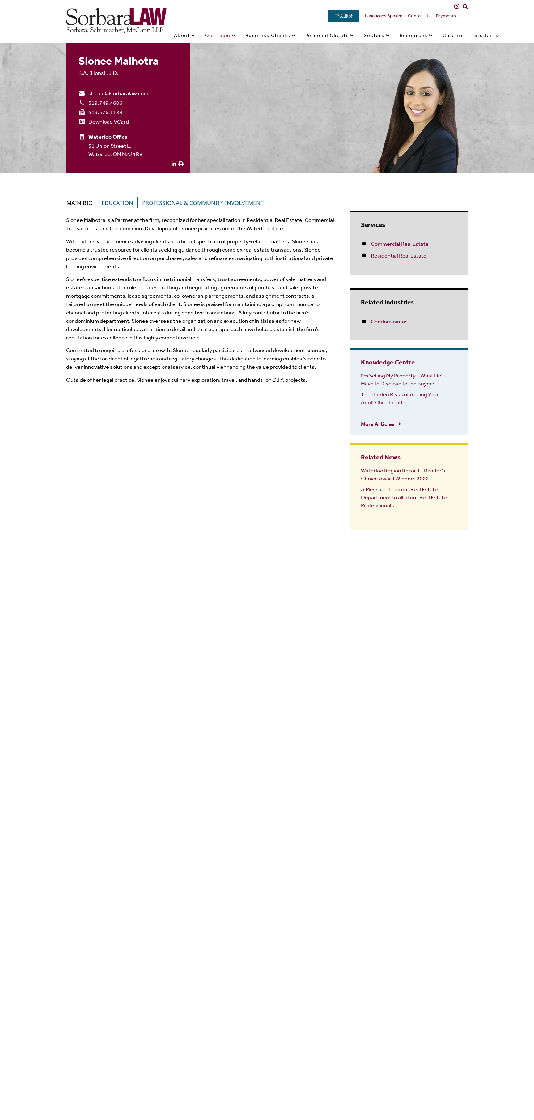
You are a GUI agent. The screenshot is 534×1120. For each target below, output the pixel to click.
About (182, 35)
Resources (414, 35)
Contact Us (419, 16)
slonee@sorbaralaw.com (118, 93)
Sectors (374, 35)
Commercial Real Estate (400, 243)
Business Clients (267, 35)
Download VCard (108, 121)
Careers (453, 35)
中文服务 (344, 16)
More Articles (378, 424)
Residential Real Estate (398, 255)
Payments (446, 16)
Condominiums (389, 321)
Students (486, 35)
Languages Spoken (383, 16)
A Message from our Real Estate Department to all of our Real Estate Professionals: (404, 497)
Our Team (218, 35)
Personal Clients (327, 35)
